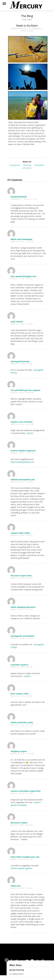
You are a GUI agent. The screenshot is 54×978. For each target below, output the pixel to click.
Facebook (15, 165)
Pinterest (39, 165)
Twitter (27, 165)
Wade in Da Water (27, 25)
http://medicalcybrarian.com (22, 462)
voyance (29, 433)
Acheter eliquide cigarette (21, 868)
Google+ (27, 168)
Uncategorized (18, 29)
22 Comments (35, 29)
